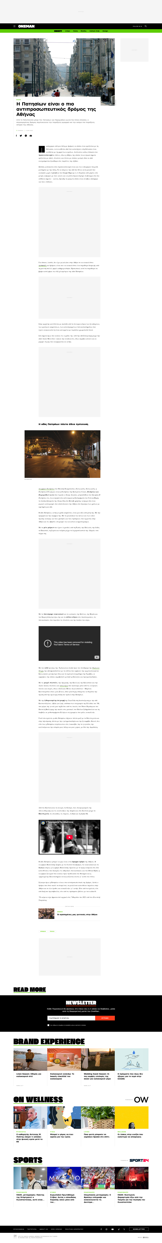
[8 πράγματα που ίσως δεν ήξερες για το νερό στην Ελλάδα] (131, 1059)
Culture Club (94, 31)
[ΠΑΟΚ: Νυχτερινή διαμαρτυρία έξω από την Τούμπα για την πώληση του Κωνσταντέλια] (131, 1178)
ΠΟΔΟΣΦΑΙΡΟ (21, 1192)
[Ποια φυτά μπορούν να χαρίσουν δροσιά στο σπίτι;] (98, 1117)
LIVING (87, 1132)
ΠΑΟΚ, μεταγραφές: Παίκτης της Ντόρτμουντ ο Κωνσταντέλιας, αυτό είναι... (30, 1197)
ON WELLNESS (38, 1100)
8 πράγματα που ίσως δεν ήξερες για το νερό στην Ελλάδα (130, 1076)
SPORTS (28, 1160)
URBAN (60, 911)
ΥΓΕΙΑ (52, 1132)
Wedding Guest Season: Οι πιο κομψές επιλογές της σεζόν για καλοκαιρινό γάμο (97, 1076)
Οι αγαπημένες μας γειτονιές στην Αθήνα (77, 915)
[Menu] (14, 26)
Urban (67, 31)
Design (105, 31)
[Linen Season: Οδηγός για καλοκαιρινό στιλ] (30, 1059)
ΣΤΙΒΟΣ (53, 1192)
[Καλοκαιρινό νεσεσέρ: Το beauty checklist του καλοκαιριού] (64, 1059)
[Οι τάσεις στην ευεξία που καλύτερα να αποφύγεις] (131, 1117)
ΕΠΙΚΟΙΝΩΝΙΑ (19, 1229)
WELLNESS (122, 1132)
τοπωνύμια (64, 685)
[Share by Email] (30, 135)
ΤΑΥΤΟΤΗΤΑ (31, 1229)
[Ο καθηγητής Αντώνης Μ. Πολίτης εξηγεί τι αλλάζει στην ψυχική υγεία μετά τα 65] (30, 1117)
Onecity (58, 31)
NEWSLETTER (139, 1229)
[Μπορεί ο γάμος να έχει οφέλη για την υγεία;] (64, 1117)
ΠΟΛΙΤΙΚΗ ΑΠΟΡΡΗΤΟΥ (74, 1229)
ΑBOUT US (44, 1229)
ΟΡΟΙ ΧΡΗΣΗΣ (56, 1229)
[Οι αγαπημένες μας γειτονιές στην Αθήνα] (46, 913)
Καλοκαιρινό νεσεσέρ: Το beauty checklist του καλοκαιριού (62, 1076)
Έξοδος (83, 31)
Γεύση (75, 31)
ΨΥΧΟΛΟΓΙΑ (21, 1132)
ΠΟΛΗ (18, 99)
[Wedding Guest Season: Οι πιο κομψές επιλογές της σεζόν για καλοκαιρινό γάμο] (98, 1059)
